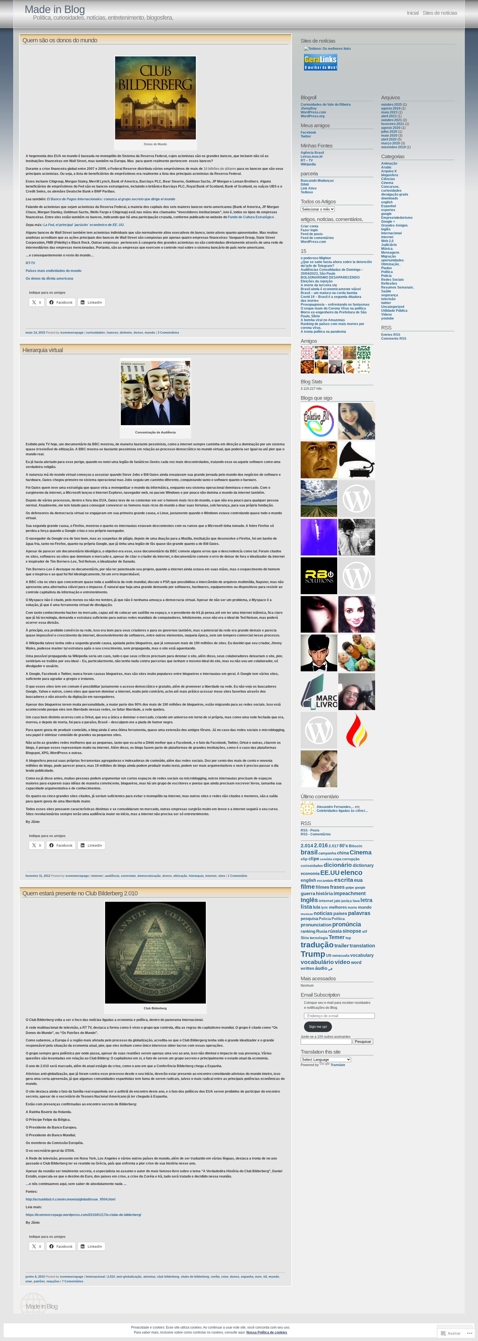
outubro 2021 (391, 120)
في (330, 969)
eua (358, 880)
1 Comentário (237, 875)
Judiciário (389, 245)
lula (316, 907)
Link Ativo (308, 188)
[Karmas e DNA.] (356, 422)
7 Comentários (72, 1281)
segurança (389, 295)
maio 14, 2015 (35, 332)
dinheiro (126, 332)
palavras (359, 913)
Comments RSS (393, 339)
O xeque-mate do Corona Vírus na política (333, 308)
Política (338, 919)
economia (310, 873)
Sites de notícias (440, 13)
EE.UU (330, 872)
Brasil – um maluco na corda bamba (329, 293)
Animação (389, 163)
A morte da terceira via (319, 285)
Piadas (386, 268)
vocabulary (362, 955)
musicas (307, 914)
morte (352, 907)
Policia (325, 919)
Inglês (309, 899)
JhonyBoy (309, 108)
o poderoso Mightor (316, 258)
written (307, 968)
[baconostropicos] (319, 499)
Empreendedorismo (396, 218)
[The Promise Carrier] (356, 731)
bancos (112, 332)
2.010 (111, 1276)
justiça (346, 901)
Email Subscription (320, 995)
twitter (386, 303)
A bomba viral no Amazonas (323, 320)
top (348, 938)
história (324, 893)
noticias (323, 913)
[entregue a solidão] (356, 538)
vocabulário (317, 962)
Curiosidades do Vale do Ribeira (326, 104)
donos (138, 332)
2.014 (307, 845)
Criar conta (309, 226)
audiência (112, 875)
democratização (149, 875)
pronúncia (346, 924)
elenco (351, 872)
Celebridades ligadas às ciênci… (342, 811)
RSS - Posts (310, 830)
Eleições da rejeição (316, 281)
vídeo (342, 962)
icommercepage (72, 332)
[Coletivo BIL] (319, 422)
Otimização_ (391, 264)
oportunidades (392, 260)
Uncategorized (392, 307)
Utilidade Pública (394, 311)
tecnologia (319, 938)
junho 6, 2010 (35, 1276)
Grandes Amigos (394, 225)
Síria (305, 937)
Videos (386, 314)
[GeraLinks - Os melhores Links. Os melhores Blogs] (320, 69)
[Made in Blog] (356, 653)
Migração (388, 256)
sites (221, 875)
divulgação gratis (394, 194)
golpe (349, 887)
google (360, 887)
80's (343, 845)
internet (97, 875)
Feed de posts (312, 234)
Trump (313, 953)
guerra (308, 893)
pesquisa (309, 918)
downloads (389, 198)
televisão (388, 299)
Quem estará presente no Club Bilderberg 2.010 (79, 893)
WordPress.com (313, 112)
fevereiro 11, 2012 (37, 875)
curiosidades (95, 332)
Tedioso (307, 192)
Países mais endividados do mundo (53, 271)
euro (258, 1276)
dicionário (338, 865)
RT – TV (307, 160)
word (356, 962)
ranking (308, 931)
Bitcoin (355, 846)
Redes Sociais (392, 280)
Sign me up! (318, 1027)
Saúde (386, 291)
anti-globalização (129, 1276)
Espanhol (388, 206)
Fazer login (309, 230)
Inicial (413, 13)
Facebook (308, 132)
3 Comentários (168, 332)
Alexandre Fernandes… (335, 807)
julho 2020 (389, 132)
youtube (387, 318)
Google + (388, 222)
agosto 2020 (391, 128)
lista (306, 907)
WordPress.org (312, 116)
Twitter (306, 136)
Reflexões (389, 283)
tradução (317, 944)
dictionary (363, 865)
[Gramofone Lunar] (356, 460)
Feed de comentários (317, 238)
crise (224, 1276)
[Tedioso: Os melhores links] (327, 49)
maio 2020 (389, 135)
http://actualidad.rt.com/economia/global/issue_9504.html (70, 1199)
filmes (322, 887)
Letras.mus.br (312, 156)
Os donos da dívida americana (49, 278)
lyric (324, 907)
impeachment (350, 893)
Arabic (386, 167)
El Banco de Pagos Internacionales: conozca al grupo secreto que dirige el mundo (111, 199)
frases (337, 887)
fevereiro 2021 (392, 124)
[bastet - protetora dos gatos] (356, 692)
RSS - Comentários (316, 834)
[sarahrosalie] (319, 615)
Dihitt (305, 184)
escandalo (325, 880)
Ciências (388, 179)
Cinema (361, 852)
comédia (326, 859)
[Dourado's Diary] (319, 653)
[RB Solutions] (319, 576)
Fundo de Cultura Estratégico (251, 217)
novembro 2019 (393, 147)
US (328, 955)
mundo (150, 332)
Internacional (95, 1276)
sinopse (351, 931)
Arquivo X (389, 171)
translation (362, 945)
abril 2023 (389, 116)
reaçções (52, 1281)
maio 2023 (389, 112)
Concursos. (390, 187)
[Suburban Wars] (356, 615)
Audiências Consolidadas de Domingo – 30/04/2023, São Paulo (332, 272)
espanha (247, 1276)
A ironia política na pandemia (323, 332)
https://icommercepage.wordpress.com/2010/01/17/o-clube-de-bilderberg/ (83, 1215)
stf (364, 931)
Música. (387, 249)
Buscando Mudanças (317, 181)
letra (366, 900)
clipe (313, 858)
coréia (215, 1276)
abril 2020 (389, 139)
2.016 (321, 845)
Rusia (321, 931)
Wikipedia (308, 164)
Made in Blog (55, 9)
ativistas (149, 1276)
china (343, 853)
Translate (338, 1065)
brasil (309, 852)
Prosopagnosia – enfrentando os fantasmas (335, 304)
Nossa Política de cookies (266, 1332)
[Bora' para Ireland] (356, 576)
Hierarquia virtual (42, 350)
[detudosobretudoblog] (319, 769)
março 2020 (390, 143)
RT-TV (30, 263)
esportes (388, 210)
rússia (335, 931)
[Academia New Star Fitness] (319, 460)
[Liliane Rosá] (356, 499)
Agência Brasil (312, 153)
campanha (327, 853)
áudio (321, 968)
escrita (343, 880)
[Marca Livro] (319, 692)
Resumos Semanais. (397, 287)
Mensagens (390, 252)
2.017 (334, 846)
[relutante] (319, 538)
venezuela (340, 955)
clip (304, 859)
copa (337, 859)
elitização (180, 875)
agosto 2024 (391, 108)
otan (28, 1281)
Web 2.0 (387, 241)
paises (340, 913)
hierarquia (196, 875)
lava (356, 901)
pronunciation (316, 924)
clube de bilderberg (195, 1276)
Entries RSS (390, 335)
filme (308, 886)
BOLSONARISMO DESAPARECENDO (330, 277)
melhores (338, 907)
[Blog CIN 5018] (319, 731)
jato (337, 901)
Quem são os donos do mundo (59, 40)
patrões (39, 1281)
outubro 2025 (391, 104)
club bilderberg (168, 1276)
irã (265, 1276)
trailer (341, 945)
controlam (128, 875)
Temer (337, 937)
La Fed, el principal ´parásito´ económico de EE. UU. (83, 225)
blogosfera (389, 175)
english (308, 880)
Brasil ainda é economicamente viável (331, 289)
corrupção (351, 859)
